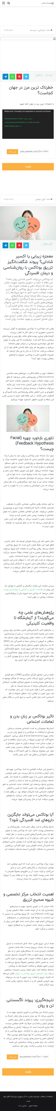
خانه (49, 30)
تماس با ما (23, 1105)
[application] (28, 124)
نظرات (28, 167)
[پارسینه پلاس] (47, 3)
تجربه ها (33, 30)
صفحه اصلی (33, 1105)
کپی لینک (12, 151)
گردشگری (41, 30)
